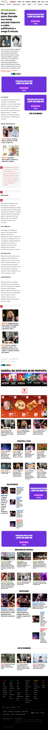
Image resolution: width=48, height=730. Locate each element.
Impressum (5, 711)
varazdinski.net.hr (38, 719)
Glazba (18, 686)
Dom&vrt (9, 4)
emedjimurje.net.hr (18, 719)
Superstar (18, 694)
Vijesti (4, 682)
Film (17, 684)
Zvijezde (18, 682)
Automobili (27, 702)
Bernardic (3, 361)
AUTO (43, 2)
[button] (2, 375)
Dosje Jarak (5, 694)
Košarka (11, 690)
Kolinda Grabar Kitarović (14, 359)
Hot (23, 2)
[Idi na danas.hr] (13, 1)
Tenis (10, 692)
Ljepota (23, 4)
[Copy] (20, 74)
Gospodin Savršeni (20, 696)
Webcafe (34, 2)
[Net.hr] (42, 713)
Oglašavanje (10, 711)
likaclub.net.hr (17, 723)
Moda (35, 4)
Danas (4, 681)
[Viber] (18, 74)
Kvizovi (35, 696)
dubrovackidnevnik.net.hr (26, 721)
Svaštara (35, 694)
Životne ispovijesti (29, 700)
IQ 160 (18, 698)
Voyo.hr (12, 719)
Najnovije (43, 685)
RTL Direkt (4, 690)
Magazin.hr (15, 70)
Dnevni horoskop (37, 686)
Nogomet (11, 682)
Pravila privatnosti (6, 714)
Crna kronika (5, 686)
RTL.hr (4, 719)
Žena (39, 2)
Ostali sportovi (12, 694)
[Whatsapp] (16, 74)
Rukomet (11, 684)
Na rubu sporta (12, 688)
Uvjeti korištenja (17, 711)
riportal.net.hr (17, 721)
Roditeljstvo (27, 696)
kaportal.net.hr (31, 719)
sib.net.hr (25, 719)
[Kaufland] (24, 391)
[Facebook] (12, 74)
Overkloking (36, 690)
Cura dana (35, 684)
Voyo (17, 700)
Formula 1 (11, 698)
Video (43, 683)
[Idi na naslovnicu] (5, 2)
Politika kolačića (25, 711)
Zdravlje (27, 698)
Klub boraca (12, 686)
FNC (10, 696)
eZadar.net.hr (35, 721)
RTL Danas (4, 688)
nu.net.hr (40, 721)
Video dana (36, 698)
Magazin (28, 2)
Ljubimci (29, 4)
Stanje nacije (5, 692)
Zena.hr (8, 719)
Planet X (35, 692)
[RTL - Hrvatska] (37, 713)
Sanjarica (43, 687)
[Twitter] (14, 74)
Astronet (35, 682)
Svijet (4, 684)
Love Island (19, 692)
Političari (12, 361)
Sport (19, 2)
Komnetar (35, 688)
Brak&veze (2, 4)
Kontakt (12, 714)
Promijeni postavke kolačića (20, 714)
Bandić (8, 361)
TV (17, 690)
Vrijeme (4, 696)
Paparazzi (18, 688)
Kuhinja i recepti (16, 4)
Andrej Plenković (5, 359)
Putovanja (40, 4)
